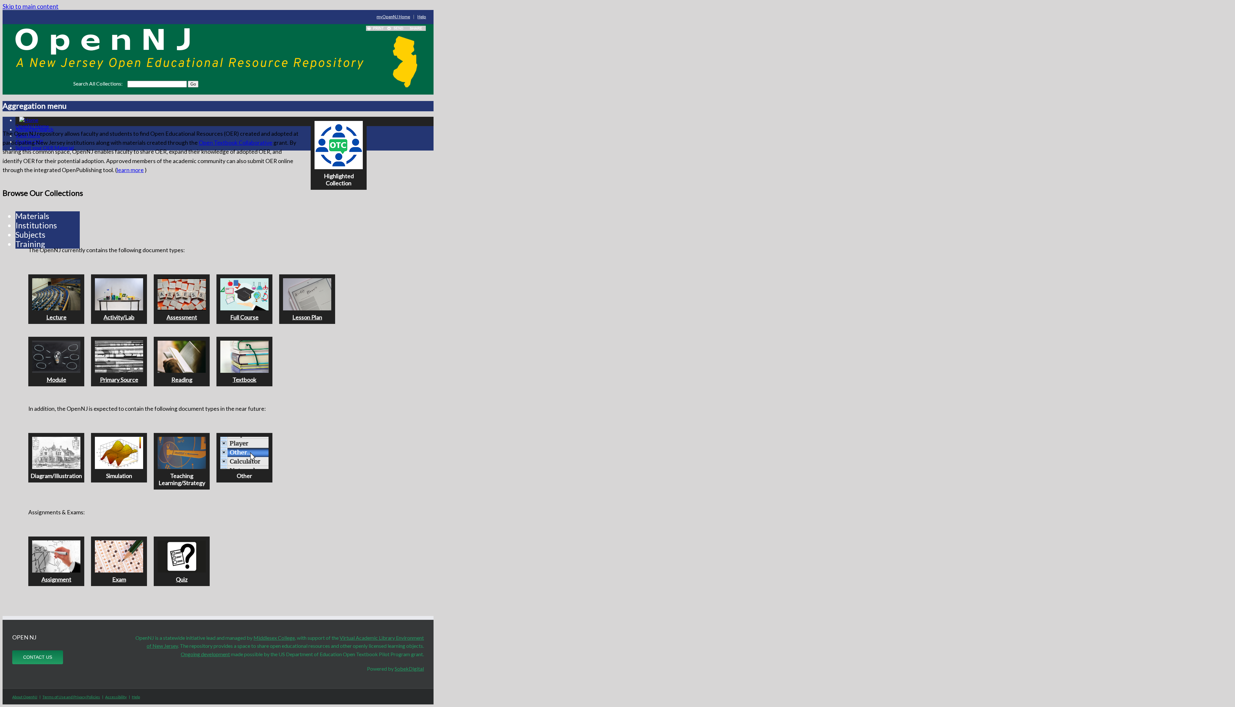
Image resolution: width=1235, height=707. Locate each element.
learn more (130, 170)
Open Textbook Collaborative (235, 142)
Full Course (244, 317)
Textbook (244, 379)
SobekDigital (409, 669)
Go (193, 84)
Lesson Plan (307, 317)
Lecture (56, 317)
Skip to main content (31, 6)
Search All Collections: (98, 83)
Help (421, 16)
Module (56, 379)
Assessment (182, 317)
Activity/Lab (119, 317)
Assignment (56, 579)
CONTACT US (37, 657)
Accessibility (116, 696)
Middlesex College (274, 638)
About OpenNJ (24, 696)
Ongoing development (205, 654)
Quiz (182, 579)
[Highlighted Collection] (341, 120)
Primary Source (119, 379)
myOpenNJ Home (393, 16)
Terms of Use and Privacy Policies (71, 696)
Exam (119, 579)
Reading (181, 379)
